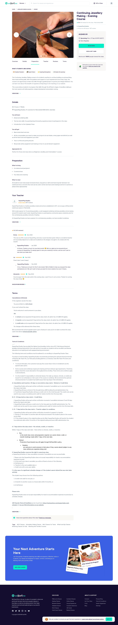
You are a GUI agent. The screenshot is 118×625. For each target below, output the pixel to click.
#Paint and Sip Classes (63, 524)
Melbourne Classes (57, 599)
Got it (109, 619)
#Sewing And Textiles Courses (37, 526)
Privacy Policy (99, 599)
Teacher (45, 61)
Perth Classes (55, 608)
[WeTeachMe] (11, 3)
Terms (64, 61)
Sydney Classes (56, 601)
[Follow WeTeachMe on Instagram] (22, 611)
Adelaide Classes (56, 605)
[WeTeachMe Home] (27, 595)
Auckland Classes (71, 599)
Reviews (55, 61)
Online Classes (70, 601)
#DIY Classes (21, 524)
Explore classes (20, 567)
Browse (22, 3)
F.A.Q (86, 603)
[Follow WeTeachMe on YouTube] (29, 611)
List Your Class (88, 601)
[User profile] (111, 3)
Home (13, 9)
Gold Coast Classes (57, 610)
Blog (86, 605)
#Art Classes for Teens (49, 524)
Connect (87, 599)
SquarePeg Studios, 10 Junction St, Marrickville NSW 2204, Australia (34, 110)
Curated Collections (72, 605)
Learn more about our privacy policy (93, 619)
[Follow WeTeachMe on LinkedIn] (26, 611)
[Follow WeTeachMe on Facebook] (13, 611)
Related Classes (71, 610)
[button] (16, 34)
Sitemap (98, 605)
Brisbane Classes (56, 603)
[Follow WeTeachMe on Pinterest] (19, 611)
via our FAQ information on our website (32, 505)
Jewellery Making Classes (24, 9)
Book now (91, 45)
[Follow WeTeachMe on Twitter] (16, 611)
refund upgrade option (30, 331)
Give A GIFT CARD (91, 51)
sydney (36, 9)
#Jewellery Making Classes (33, 524)
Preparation (35, 61)
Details (25, 61)
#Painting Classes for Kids (19, 526)
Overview (15, 61)
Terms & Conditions (101, 601)
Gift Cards (69, 608)
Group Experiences (71, 603)
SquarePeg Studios (83, 26)
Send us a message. (45, 518)
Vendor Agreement (101, 603)
